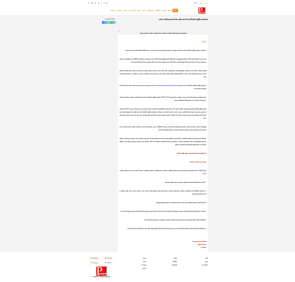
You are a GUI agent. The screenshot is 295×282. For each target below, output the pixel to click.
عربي (201, 3)
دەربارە (125, 10)
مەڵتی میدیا (132, 10)
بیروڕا (139, 10)
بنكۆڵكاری (158, 10)
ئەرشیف (112, 10)
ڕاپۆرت (164, 10)
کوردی (205, 3)
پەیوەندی (119, 10)
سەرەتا (175, 10)
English (196, 3)
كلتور (143, 10)
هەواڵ (170, 10)
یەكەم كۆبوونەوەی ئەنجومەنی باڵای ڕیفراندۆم (173, 85)
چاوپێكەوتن (150, 10)
